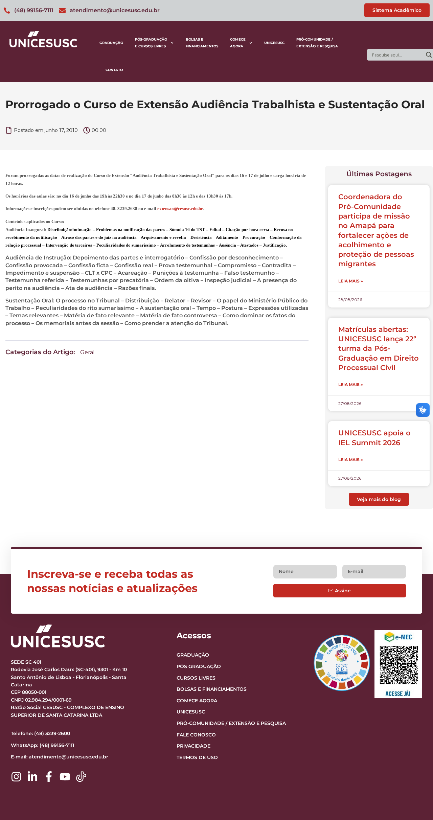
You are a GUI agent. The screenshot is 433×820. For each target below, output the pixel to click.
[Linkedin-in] (32, 776)
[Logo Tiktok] (81, 776)
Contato (114, 70)
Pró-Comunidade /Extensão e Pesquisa (317, 42)
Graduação (111, 43)
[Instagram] (16, 776)
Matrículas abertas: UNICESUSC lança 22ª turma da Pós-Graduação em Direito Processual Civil (378, 348)
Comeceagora (238, 42)
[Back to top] (414, 773)
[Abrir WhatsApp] (416, 803)
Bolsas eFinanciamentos (202, 42)
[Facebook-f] (48, 776)
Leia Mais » (350, 280)
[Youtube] (65, 776)
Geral (87, 352)
